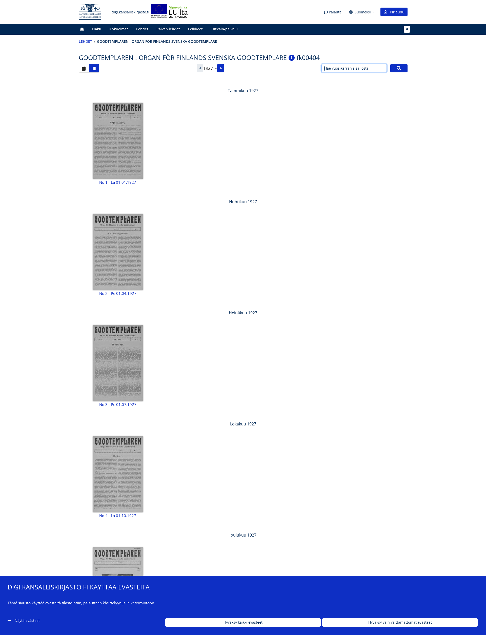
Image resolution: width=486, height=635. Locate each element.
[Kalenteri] (84, 68)
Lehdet (142, 29)
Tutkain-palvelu (224, 29)
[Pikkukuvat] (94, 68)
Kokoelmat (118, 29)
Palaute (334, 12)
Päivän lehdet (168, 29)
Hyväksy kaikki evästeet (243, 622)
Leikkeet (195, 29)
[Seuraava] (220, 68)
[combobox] (210, 68)
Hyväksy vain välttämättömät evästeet (400, 622)
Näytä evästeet (27, 620)
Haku (96, 29)
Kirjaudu (396, 12)
